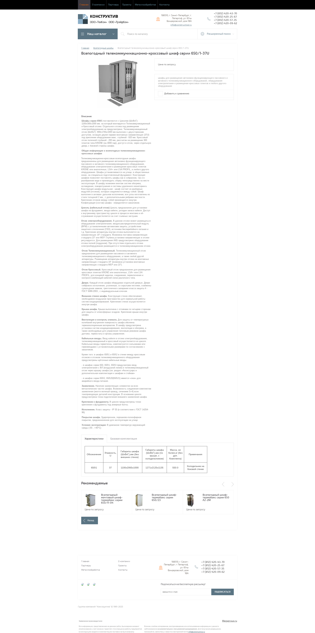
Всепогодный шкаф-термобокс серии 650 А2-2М (216, 497)
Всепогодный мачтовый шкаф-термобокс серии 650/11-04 (112, 498)
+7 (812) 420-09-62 (225, 23)
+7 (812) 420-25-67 (225, 16)
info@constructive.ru (181, 24)
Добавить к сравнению (176, 93)
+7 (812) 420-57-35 (225, 20)
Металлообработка (145, 4)
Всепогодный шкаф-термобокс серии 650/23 (164, 497)
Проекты (126, 4)
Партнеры (113, 4)
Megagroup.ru (229, 621)
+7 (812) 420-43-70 (225, 13)
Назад (90, 520)
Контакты (164, 4)
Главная (84, 4)
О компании (98, 4)
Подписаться (223, 591)
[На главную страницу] (83, 19)
